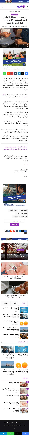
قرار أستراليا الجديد (21, 213)
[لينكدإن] (19, 73)
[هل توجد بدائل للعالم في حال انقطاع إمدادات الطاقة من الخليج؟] (24, 329)
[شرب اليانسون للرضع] (24, 384)
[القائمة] (2, 7)
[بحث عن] (27, 7)
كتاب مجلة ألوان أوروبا (16, 425)
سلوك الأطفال (13, 210)
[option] (14, 251)
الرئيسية (17, 11)
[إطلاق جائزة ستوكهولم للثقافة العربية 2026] (24, 310)
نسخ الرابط (14, 224)
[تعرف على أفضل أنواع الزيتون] (24, 397)
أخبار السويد (11, 11)
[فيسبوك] (26, 73)
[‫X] (22, 73)
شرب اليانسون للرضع (14, 382)
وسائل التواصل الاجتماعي (20, 216)
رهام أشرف (23, 26)
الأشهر (14, 303)
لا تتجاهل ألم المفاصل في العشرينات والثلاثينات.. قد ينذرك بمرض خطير (8, 355)
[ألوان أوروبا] (21, 6)
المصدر (26, 164)
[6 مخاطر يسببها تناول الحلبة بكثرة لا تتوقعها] (24, 336)
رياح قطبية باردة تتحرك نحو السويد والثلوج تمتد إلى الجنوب (15, 255)
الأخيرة (23, 303)
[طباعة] (25, 233)
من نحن (23, 425)
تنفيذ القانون (23, 210)
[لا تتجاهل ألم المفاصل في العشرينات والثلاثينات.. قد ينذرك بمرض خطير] (24, 316)
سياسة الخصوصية (7, 425)
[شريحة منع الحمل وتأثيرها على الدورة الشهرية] (24, 410)
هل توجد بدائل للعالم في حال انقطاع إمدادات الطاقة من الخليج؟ (7, 371)
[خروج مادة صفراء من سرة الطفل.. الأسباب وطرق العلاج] (24, 404)
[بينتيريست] (11, 73)
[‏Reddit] (8, 73)
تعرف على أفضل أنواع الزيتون (12, 395)
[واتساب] (4, 73)
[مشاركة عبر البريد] (6, 231)
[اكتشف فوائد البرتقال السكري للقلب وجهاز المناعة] (24, 323)
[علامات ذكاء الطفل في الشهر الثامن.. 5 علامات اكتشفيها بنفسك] (24, 391)
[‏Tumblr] (15, 73)
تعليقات (6, 303)
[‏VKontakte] (8, 231)
